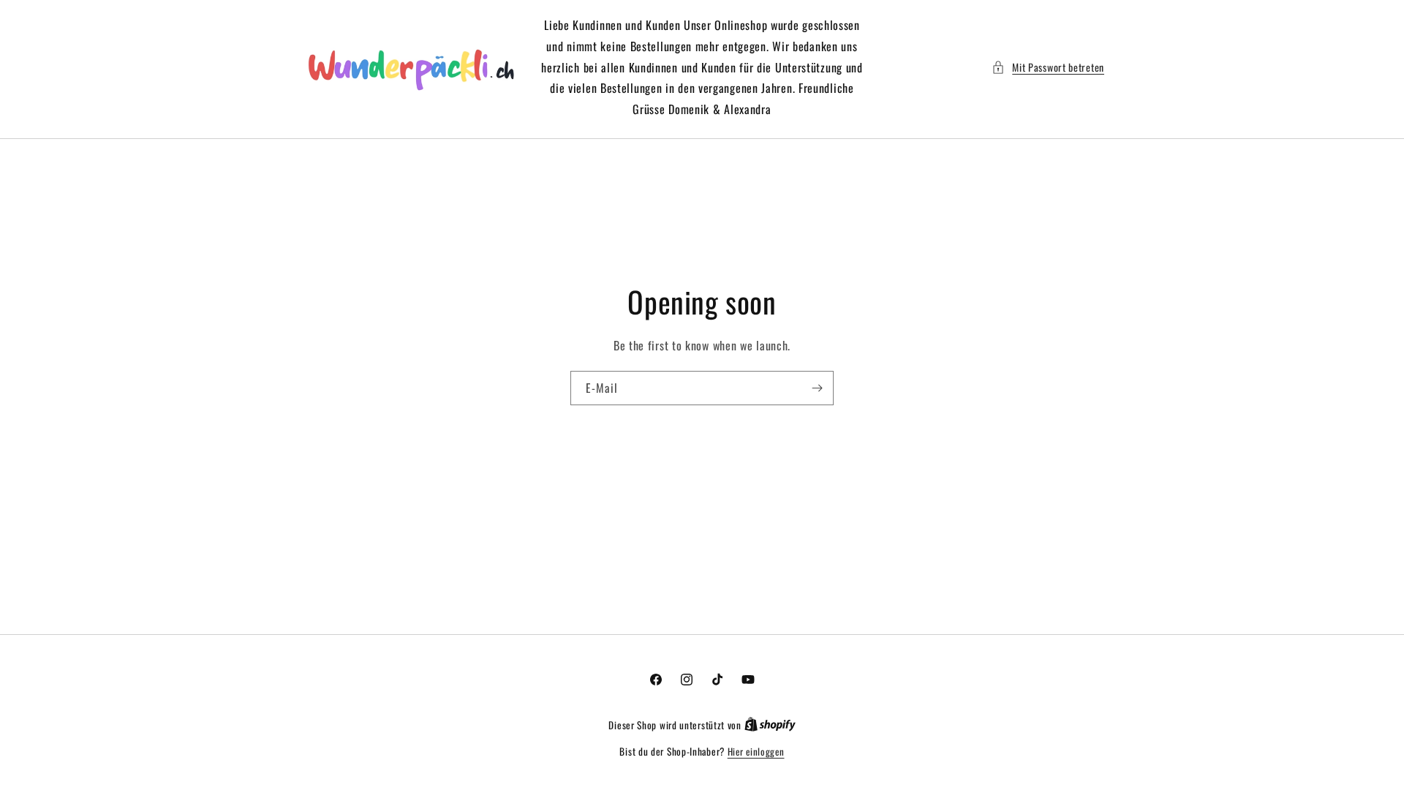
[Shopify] (770, 725)
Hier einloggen (756, 752)
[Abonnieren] (817, 388)
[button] (1048, 67)
